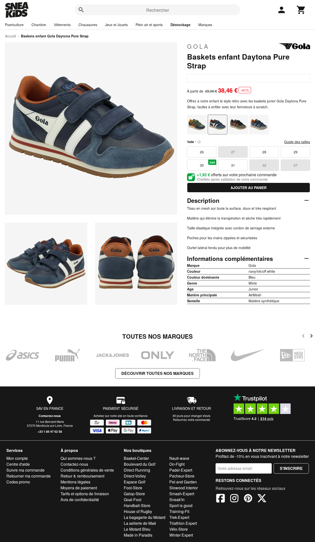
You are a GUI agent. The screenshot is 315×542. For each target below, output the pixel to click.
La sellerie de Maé (140, 523)
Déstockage (180, 24)
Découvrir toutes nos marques (157, 373)
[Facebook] (220, 499)
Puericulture (14, 24)
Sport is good (180, 505)
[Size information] (199, 141)
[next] (311, 336)
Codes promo (18, 482)
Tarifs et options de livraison (85, 493)
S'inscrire (291, 468)
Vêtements (62, 24)
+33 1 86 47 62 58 (50, 431)
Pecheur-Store (181, 476)
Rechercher (157, 10)
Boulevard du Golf (139, 464)
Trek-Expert (179, 517)
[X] (262, 499)
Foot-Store (133, 488)
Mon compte (17, 458)
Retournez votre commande (191, 419)
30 (207, 164)
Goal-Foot (132, 499)
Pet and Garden (183, 482)
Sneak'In (177, 499)
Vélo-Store (178, 529)
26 (202, 151)
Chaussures (88, 24)
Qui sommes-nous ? (78, 458)
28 (264, 151)
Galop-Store (134, 493)
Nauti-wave (179, 458)
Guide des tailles (297, 141)
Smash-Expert (181, 493)
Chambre (39, 24)
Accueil (10, 35)
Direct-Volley (135, 476)
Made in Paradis (138, 535)
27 (233, 151)
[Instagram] (234, 499)
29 (296, 151)
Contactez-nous (50, 416)
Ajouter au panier (249, 187)
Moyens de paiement (79, 488)
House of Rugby (138, 511)
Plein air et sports (149, 24)
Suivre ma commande (25, 470)
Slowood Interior (183, 488)
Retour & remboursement (82, 476)
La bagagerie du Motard (144, 517)
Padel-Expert (180, 470)
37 (296, 165)
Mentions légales (75, 482)
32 (264, 165)
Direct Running (137, 470)
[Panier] (301, 10)
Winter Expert (181, 535)
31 (233, 165)
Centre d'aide (18, 464)
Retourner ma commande (28, 476)
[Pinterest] (248, 499)
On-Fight (177, 464)
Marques (205, 24)
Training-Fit (179, 511)
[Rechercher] (81, 9)
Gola (198, 46)
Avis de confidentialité (80, 499)
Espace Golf (134, 482)
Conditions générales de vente (87, 470)
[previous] (303, 336)
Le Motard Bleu (137, 529)
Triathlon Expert (183, 523)
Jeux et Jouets (116, 24)
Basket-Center (136, 458)
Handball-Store (137, 505)
